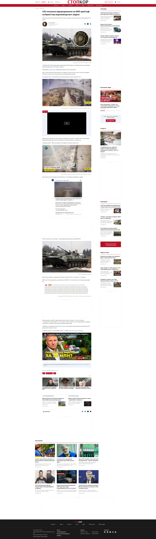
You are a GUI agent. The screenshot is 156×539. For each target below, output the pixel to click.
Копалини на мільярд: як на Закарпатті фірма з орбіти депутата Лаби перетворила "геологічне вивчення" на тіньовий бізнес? (110, 259)
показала (63, 326)
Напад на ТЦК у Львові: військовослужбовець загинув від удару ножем (110, 26)
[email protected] (44, 536)
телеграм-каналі (73, 330)
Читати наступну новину (73, 396)
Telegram (72, 364)
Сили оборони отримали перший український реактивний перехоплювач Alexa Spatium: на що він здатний (110, 230)
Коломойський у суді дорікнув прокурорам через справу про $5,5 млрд (65, 460)
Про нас (58, 530)
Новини (70, 5)
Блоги (77, 5)
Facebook (80, 330)
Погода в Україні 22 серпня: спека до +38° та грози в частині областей (109, 36)
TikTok (45, 365)
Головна (36, 8)
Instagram (87, 364)
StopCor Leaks (90, 5)
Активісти (59, 535)
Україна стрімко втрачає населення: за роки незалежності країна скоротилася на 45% (45, 460)
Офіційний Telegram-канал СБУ (52, 370)
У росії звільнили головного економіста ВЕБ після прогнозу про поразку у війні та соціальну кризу (88, 487)
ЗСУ (54, 373)
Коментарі (47, 411)
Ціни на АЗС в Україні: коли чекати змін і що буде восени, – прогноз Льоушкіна (88, 459)
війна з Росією (49, 373)
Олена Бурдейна (51, 22)
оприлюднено (51, 69)
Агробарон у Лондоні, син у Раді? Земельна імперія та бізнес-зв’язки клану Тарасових (109, 281)
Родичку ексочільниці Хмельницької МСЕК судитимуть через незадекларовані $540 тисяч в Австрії (66, 487)
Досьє (83, 5)
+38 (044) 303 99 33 (110, 245)
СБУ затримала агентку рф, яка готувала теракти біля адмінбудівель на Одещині (44, 487)
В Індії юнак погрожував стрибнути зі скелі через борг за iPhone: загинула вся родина (110, 14)
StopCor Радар (99, 5)
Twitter (83, 364)
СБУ (61, 72)
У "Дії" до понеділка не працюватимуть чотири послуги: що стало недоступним (110, 206)
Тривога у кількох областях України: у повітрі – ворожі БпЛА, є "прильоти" (79, 399)
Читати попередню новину (48, 396)
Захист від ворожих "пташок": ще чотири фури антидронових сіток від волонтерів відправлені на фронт (109, 106)
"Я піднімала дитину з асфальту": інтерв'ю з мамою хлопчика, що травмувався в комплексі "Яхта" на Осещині (109, 149)
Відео (63, 5)
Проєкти (55, 5)
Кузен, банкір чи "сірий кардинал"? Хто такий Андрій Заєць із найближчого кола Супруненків (110, 269)
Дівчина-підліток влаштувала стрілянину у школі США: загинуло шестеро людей (53, 399)
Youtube (80, 364)
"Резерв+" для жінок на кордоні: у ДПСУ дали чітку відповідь (110, 217)
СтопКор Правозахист (61, 532)
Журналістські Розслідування (63, 533)
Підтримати (109, 2)
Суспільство (42, 8)
